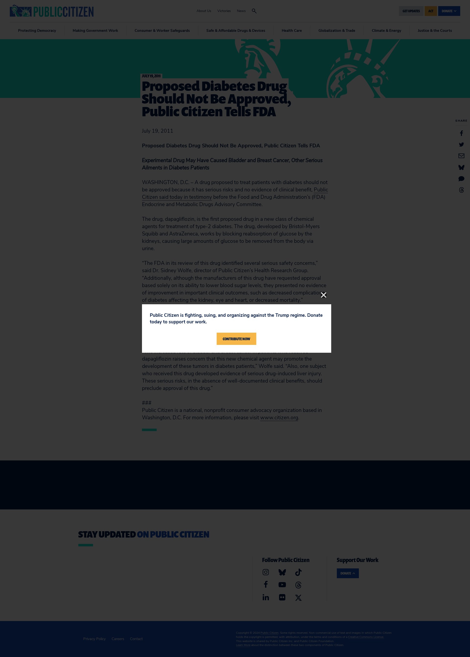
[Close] (323, 295)
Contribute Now (236, 338)
